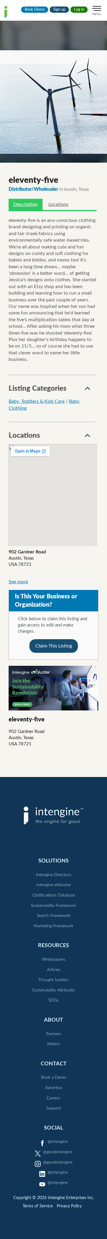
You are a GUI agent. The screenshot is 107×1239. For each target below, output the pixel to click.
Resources (53, 945)
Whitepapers (53, 959)
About (53, 1019)
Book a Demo (53, 1077)
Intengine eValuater (53, 885)
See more (18, 581)
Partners (53, 1034)
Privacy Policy (69, 1206)
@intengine (58, 1142)
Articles (53, 970)
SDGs (53, 1000)
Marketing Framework (53, 926)
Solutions (53, 860)
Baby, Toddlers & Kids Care (36, 401)
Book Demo (35, 10)
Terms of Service (38, 1206)
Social (53, 1127)
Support (53, 1108)
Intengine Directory (53, 875)
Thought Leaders (53, 980)
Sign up (59, 10)
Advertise (53, 1088)
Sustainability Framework (53, 906)
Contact (54, 1063)
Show (88, 390)
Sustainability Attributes (53, 990)
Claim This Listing (53, 646)
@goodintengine (58, 1152)
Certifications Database (53, 895)
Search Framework (53, 916)
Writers (53, 1044)
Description (25, 204)
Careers (53, 1098)
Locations (58, 204)
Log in (79, 10)
